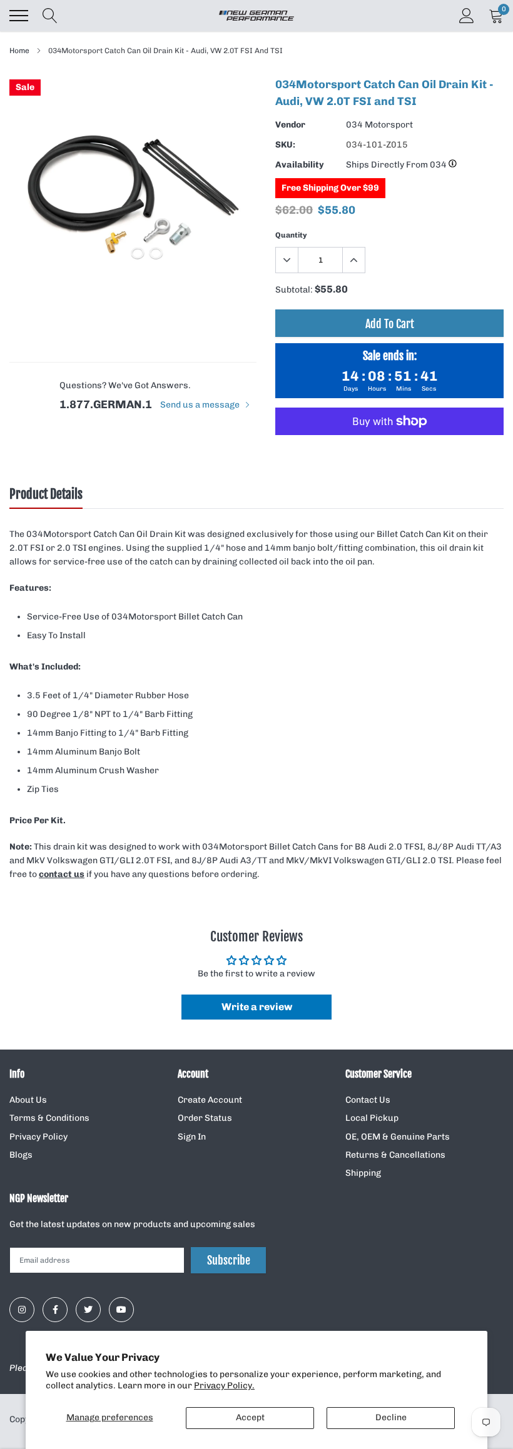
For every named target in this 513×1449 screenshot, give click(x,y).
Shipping (363, 1173)
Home (19, 50)
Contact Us (367, 1100)
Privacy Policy (38, 1136)
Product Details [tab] (46, 494)
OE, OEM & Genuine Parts (397, 1136)
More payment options (389, 452)
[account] (466, 15)
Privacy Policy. (224, 1385)
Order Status (205, 1118)
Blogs (21, 1155)
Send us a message (200, 404)
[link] (21, 1309)
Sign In (192, 1136)
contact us (61, 874)
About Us (28, 1100)
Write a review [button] (256, 1007)
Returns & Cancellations (395, 1155)
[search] (50, 15)
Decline (391, 1417)
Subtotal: (294, 289)
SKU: (285, 144)
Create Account (210, 1100)
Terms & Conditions (49, 1118)
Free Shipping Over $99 (330, 188)
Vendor (290, 124)
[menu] (18, 15)
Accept (250, 1417)
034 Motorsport (379, 124)
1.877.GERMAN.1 (105, 404)
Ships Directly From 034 (397, 164)
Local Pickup (372, 1118)
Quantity (291, 235)
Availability (299, 164)
